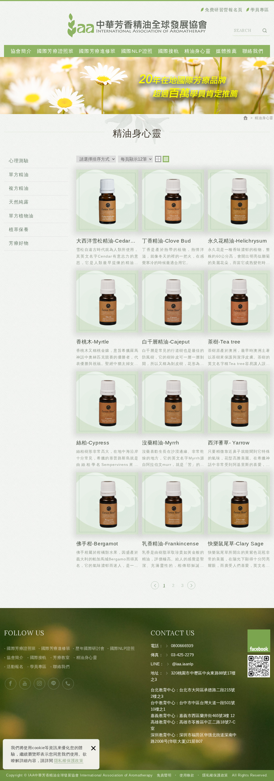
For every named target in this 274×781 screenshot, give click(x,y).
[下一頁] (191, 585)
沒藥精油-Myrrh (173, 419)
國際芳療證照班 (55, 51)
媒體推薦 (226, 51)
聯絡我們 (252, 51)
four (166, 159)
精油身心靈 (197, 51)
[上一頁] (155, 585)
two (158, 159)
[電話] (68, 683)
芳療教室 (61, 657)
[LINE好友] (53, 683)
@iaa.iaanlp (182, 664)
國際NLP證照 (137, 51)
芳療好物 (19, 243)
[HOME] (246, 119)
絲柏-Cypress (107, 419)
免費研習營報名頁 (224, 10)
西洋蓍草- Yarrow (239, 419)
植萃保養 (19, 229)
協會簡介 (21, 51)
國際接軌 (168, 51)
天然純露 (19, 202)
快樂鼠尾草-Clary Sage (239, 520)
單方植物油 (21, 215)
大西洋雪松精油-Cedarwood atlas (107, 217)
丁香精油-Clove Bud (173, 217)
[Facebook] (10, 683)
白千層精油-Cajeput (173, 318)
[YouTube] (25, 683)
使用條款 (187, 775)
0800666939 (182, 645)
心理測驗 (19, 160)
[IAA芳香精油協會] (137, 25)
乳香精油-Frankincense (173, 520)
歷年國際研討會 (90, 648)
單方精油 (19, 174)
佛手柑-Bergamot (107, 520)
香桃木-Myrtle (107, 318)
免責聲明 (164, 775)
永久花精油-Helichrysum (239, 217)
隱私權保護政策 (68, 760)
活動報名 (15, 666)
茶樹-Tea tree (239, 318)
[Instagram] (39, 683)
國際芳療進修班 (97, 51)
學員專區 (259, 10)
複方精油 (19, 188)
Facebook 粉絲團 (259, 640)
